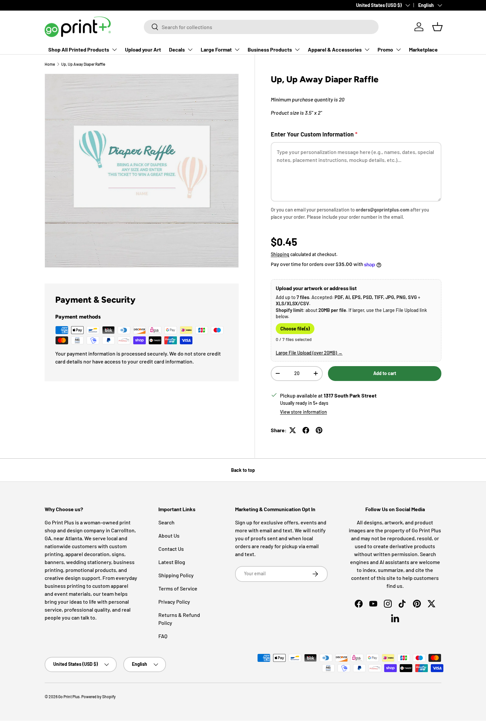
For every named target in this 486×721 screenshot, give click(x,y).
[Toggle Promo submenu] (398, 50)
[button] (437, 26)
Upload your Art (143, 49)
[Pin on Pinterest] (319, 430)
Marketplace (423, 49)
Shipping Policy (176, 575)
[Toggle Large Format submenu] (237, 50)
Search (166, 522)
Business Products (270, 49)
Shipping (280, 254)
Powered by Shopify (98, 696)
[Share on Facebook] (305, 430)
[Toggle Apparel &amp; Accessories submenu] (367, 50)
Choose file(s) (295, 328)
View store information (303, 412)
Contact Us (171, 549)
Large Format (216, 49)
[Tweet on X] (292, 430)
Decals (177, 49)
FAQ (162, 636)
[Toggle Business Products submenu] (297, 50)
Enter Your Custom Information (314, 134)
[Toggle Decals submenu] (190, 50)
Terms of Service (177, 588)
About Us (169, 535)
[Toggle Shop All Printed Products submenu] (114, 50)
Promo (385, 49)
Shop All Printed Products (78, 49)
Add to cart (384, 373)
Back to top (243, 470)
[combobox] (261, 27)
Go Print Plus (69, 696)
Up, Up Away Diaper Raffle (83, 64)
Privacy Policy (174, 601)
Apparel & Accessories (335, 49)
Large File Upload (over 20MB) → (309, 353)
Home (50, 64)
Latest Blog (171, 562)
